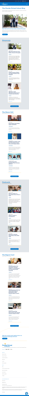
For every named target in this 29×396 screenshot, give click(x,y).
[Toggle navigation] (27, 4)
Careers (3, 361)
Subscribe (4, 338)
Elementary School (4, 384)
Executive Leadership (4, 357)
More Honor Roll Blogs (14, 176)
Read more (4, 34)
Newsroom (3, 359)
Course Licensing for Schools (5, 368)
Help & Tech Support (4, 370)
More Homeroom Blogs (14, 106)
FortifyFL (3, 375)
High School (3, 380)
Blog (2, 366)
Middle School (4, 382)
